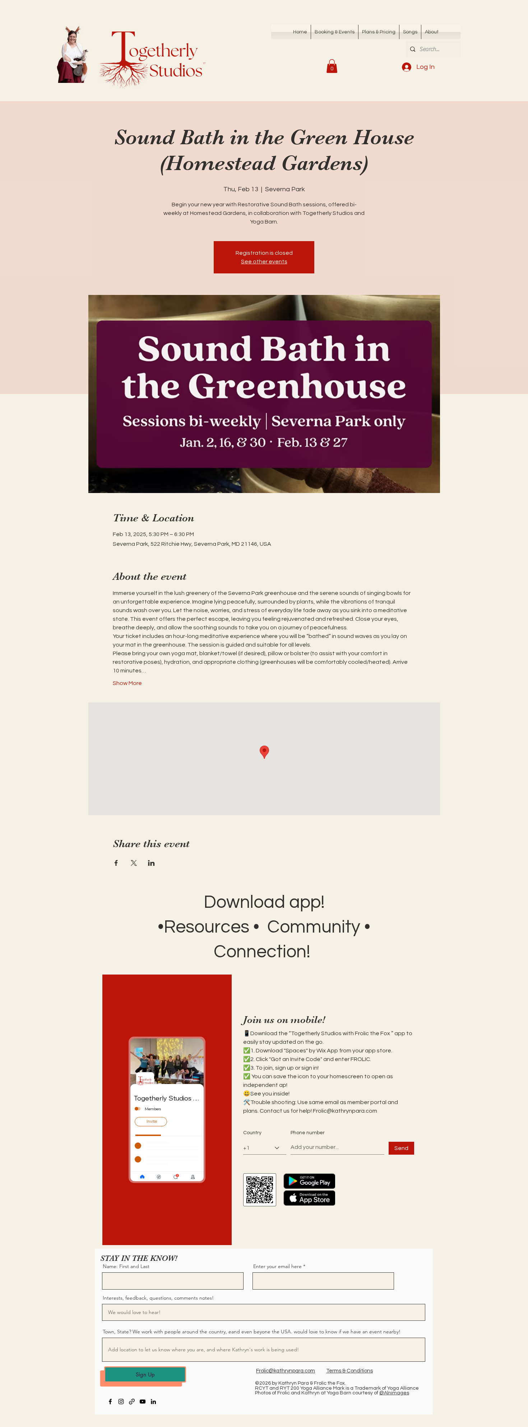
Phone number (308, 1132)
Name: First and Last (126, 1266)
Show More (127, 683)
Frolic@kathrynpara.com (345, 1111)
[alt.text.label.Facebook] (110, 1401)
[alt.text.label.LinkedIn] (153, 1401)
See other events (264, 261)
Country (252, 1132)
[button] (410, 32)
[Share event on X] (133, 863)
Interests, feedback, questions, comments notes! (158, 1297)
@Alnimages (394, 1392)
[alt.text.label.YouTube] (142, 1401)
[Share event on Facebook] (116, 863)
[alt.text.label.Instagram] (121, 1401)
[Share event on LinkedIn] (151, 863)
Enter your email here (277, 1266)
